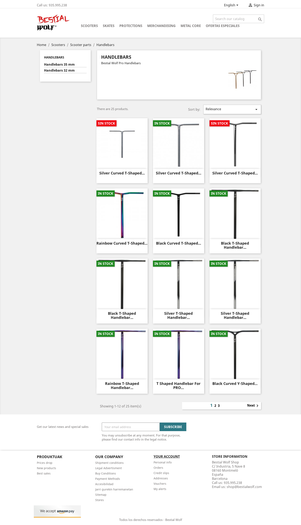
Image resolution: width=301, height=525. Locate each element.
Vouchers (160, 484)
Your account (167, 456)
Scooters (89, 26)
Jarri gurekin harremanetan (114, 489)
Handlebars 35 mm (59, 64)
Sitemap (100, 495)
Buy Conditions (105, 473)
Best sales (44, 473)
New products (46, 468)
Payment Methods (107, 479)
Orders (158, 468)
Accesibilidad (104, 484)
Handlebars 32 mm (59, 70)
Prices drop (44, 463)
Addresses (161, 478)
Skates (108, 26)
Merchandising (161, 26)
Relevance (232, 109)
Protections (130, 26)
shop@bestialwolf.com (244, 487)
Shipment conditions (109, 463)
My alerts (160, 489)
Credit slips (161, 473)
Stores (99, 500)
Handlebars (54, 57)
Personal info (163, 462)
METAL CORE (191, 26)
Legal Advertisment (108, 468)
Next (253, 405)
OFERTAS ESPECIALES (223, 26)
